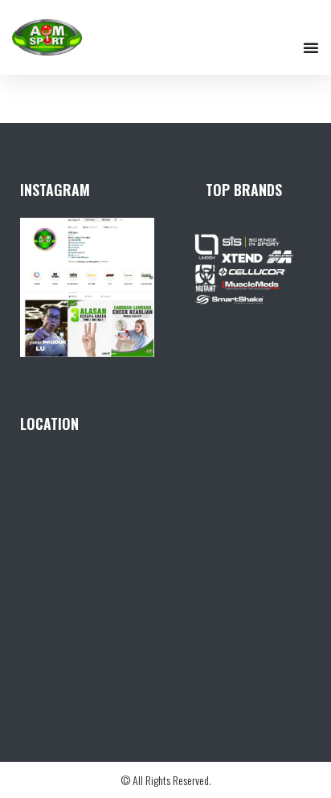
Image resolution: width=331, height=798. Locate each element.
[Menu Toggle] (311, 47)
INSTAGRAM (55, 189)
